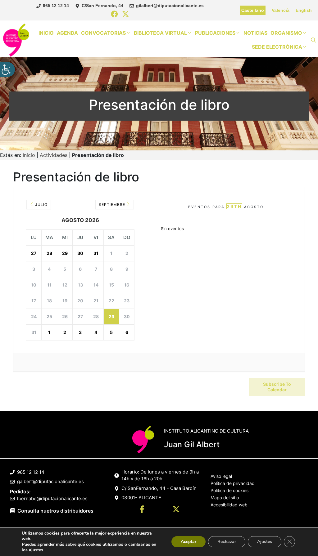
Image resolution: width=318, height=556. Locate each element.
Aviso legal (221, 476)
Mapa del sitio (225, 497)
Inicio (46, 33)
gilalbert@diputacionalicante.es (170, 5)
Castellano (252, 10)
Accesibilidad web (229, 504)
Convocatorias (103, 33)
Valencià (280, 10)
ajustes (36, 550)
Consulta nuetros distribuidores (55, 511)
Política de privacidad (233, 483)
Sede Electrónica (277, 47)
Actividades (53, 155)
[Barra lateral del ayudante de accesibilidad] (7, 69)
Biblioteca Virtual (160, 33)
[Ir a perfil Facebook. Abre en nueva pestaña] (142, 510)
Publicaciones (215, 33)
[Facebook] (114, 14)
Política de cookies (229, 490)
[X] (125, 14)
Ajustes (264, 542)
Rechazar (226, 542)
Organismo (286, 33)
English (304, 10)
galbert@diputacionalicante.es (50, 481)
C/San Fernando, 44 (102, 5)
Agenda (67, 33)
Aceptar (188, 542)
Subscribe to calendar (277, 386)
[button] (313, 40)
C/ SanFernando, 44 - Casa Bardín (159, 488)
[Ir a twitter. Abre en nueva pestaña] (176, 510)
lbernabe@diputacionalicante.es (52, 498)
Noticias (255, 33)
